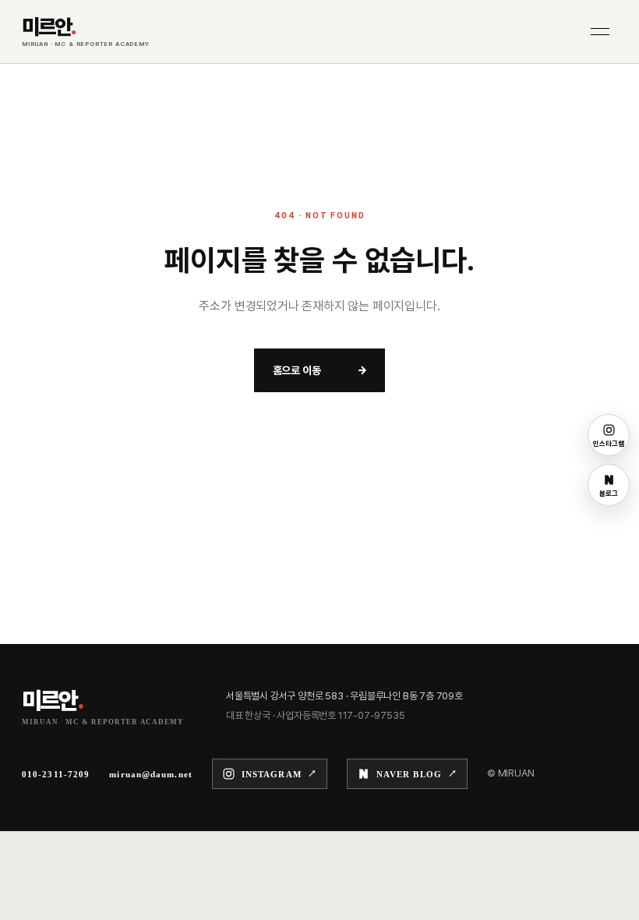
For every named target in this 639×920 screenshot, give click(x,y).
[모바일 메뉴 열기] (600, 32)
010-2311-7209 (56, 774)
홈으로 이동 (320, 370)
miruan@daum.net (150, 774)
